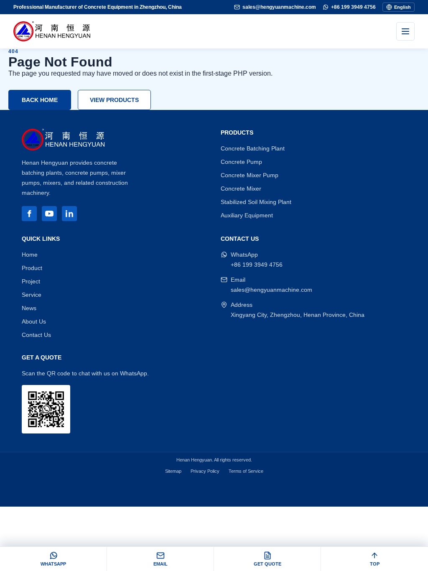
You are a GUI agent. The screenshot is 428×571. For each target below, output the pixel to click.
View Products (114, 100)
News (29, 308)
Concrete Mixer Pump (249, 175)
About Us (34, 321)
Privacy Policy (205, 471)
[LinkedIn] (69, 213)
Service (31, 294)
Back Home (40, 100)
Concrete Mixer (241, 188)
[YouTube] (49, 213)
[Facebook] (29, 213)
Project (31, 281)
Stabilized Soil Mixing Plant (256, 202)
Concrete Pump (241, 161)
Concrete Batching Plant (253, 148)
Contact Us (36, 334)
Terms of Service (246, 471)
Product (32, 268)
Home (30, 254)
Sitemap (173, 471)
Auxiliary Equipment (247, 215)
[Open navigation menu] (405, 31)
